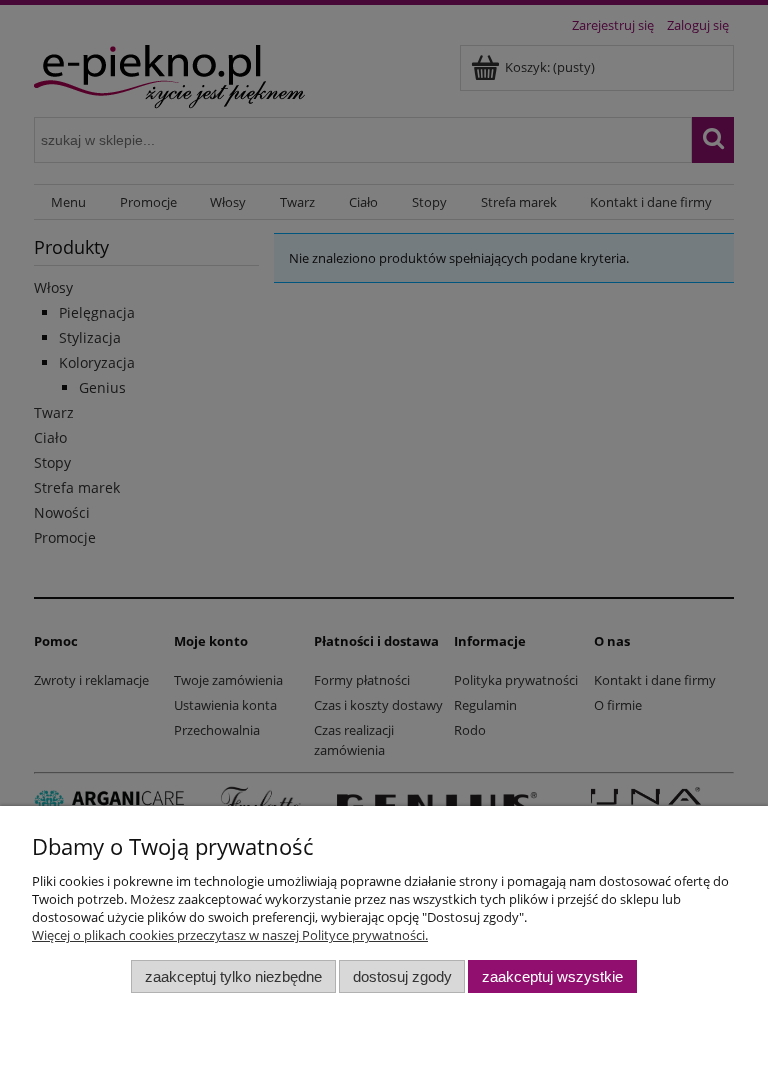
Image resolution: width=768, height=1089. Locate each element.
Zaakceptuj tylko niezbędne (233, 976)
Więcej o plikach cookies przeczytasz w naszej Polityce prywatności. (230, 935)
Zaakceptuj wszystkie (552, 976)
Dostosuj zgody (402, 976)
